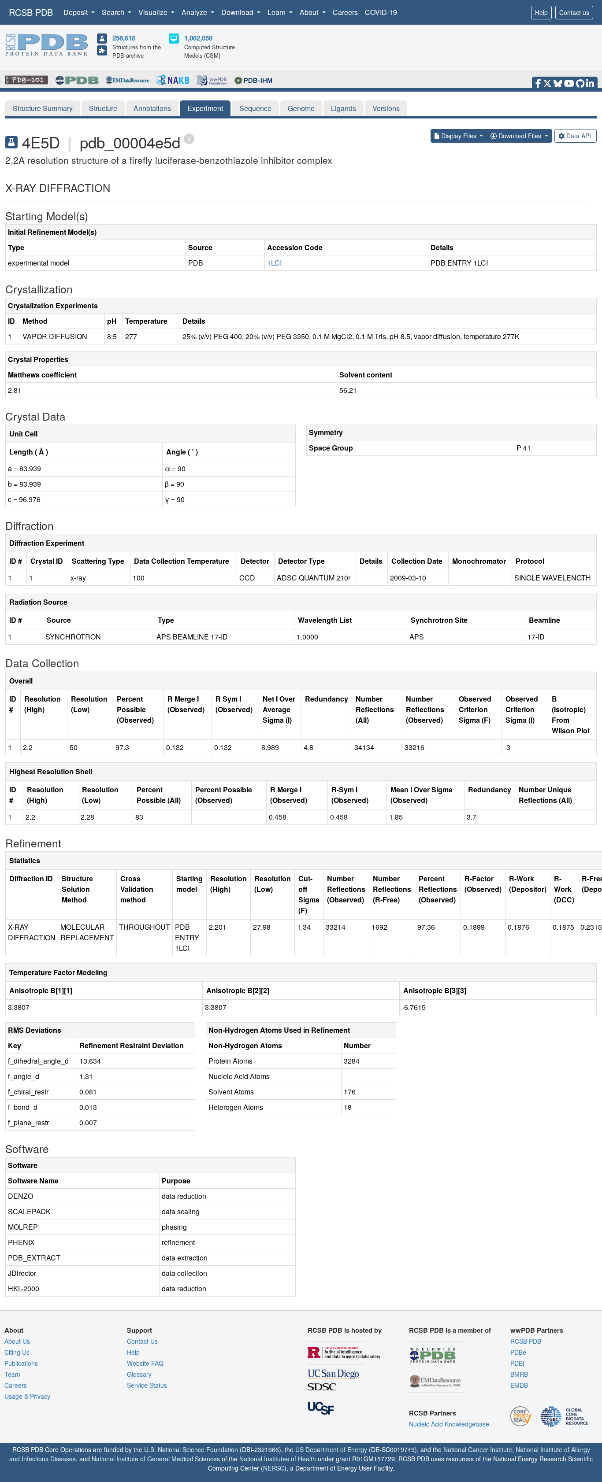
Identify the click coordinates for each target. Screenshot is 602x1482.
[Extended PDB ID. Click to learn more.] (189, 138)
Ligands (343, 108)
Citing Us (17, 1352)
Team (12, 1374)
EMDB (519, 1385)
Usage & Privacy (27, 1396)
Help (541, 12)
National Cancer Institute (477, 1449)
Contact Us (142, 1341)
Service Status (147, 1385)
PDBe (518, 1352)
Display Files (458, 135)
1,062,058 (198, 38)
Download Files (520, 135)
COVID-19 (381, 12)
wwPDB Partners (536, 1330)
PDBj (517, 1363)
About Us (17, 1341)
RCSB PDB (31, 12)
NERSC (273, 1468)
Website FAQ (145, 1363)
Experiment (205, 108)
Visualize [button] (153, 12)
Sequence (255, 108)
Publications (21, 1363)
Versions (386, 108)
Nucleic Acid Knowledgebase (449, 1423)
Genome (301, 108)
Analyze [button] (195, 12)
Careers (345, 12)
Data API (579, 135)
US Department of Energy (331, 1449)
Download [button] (238, 12)
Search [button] (114, 12)
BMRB (519, 1374)
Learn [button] (277, 12)
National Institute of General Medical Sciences (156, 1458)
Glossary (139, 1374)
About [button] (310, 12)
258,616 (123, 38)
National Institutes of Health (277, 1458)
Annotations (152, 108)
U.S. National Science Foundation (191, 1449)
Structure (103, 108)
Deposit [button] (76, 12)
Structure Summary (43, 108)
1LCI (274, 263)
